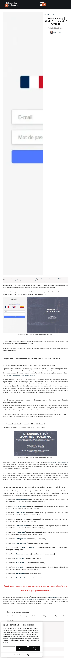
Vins (52, 14)
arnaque (16, 279)
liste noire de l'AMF (55, 279)
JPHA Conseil (20, 506)
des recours (53, 597)
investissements (43, 279)
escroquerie (33, 279)
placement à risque (12, 281)
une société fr (53, 462)
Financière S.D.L (21, 563)
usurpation (41, 281)
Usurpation (47, 14)
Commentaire (12, 620)
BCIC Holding (20, 532)
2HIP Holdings (20, 574)
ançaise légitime (63, 462)
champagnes (24, 279)
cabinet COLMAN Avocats (31, 599)
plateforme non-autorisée (28, 281)
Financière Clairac (22, 578)
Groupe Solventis (22, 500)
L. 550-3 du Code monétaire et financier (21, 375)
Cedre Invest (20, 513)
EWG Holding (20, 567)
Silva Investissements (23, 554)
